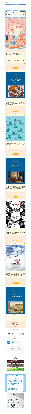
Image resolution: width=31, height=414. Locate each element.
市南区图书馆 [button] (6, 2)
